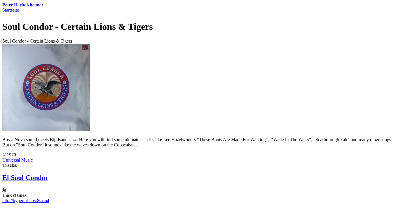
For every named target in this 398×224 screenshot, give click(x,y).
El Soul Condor (25, 177)
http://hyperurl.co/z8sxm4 (25, 200)
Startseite (10, 10)
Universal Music (17, 160)
